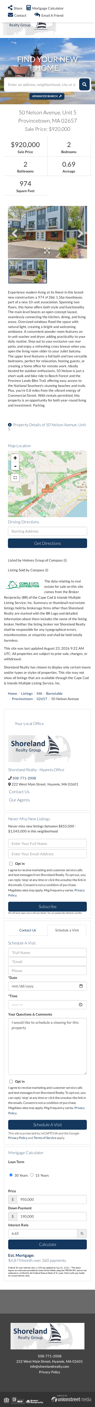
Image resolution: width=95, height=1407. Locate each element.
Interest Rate (18, 1225)
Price (12, 1191)
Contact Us (19, 791)
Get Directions (47, 543)
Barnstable (54, 693)
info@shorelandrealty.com (49, 1366)
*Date (12, 978)
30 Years (21, 1175)
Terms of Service (45, 1138)
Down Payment (20, 1208)
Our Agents (19, 799)
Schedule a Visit (67, 930)
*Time (12, 996)
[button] (84, 84)
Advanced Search (45, 96)
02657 (42, 699)
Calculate (47, 1244)
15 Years (42, 1175)
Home (12, 693)
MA (39, 693)
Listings (27, 693)
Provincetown (22, 699)
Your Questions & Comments (30, 1014)
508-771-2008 (24, 778)
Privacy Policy (17, 1138)
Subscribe (47, 906)
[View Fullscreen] (15, 478)
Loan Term (16, 1162)
